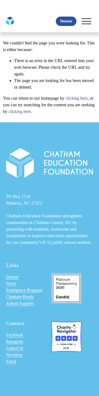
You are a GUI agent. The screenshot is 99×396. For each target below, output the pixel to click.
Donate (66, 21)
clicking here (76, 98)
